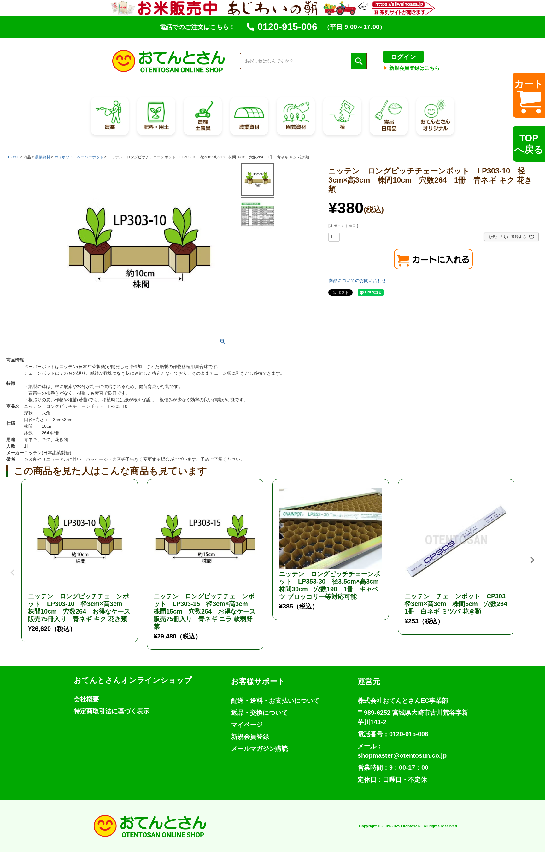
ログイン (403, 56)
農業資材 (42, 157)
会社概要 (86, 699)
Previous (12, 567)
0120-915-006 (287, 26)
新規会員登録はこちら (411, 68)
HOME (13, 157)
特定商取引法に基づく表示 (111, 711)
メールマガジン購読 (259, 748)
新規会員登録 (250, 736)
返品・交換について (259, 712)
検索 (358, 61)
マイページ (247, 724)
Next (532, 560)
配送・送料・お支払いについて (275, 700)
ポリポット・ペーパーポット (78, 157)
